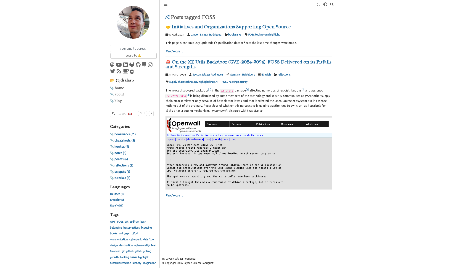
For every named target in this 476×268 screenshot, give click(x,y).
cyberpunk (135, 239)
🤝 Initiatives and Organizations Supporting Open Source (228, 26)
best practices (131, 227)
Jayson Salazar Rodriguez (206, 34)
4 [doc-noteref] (188, 95)
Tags (114, 214)
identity (137, 262)
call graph (124, 233)
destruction (126, 245)
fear (153, 245)
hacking (124, 257)
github (130, 251)
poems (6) (121, 159)
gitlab (138, 251)
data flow (148, 239)
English (266, 74)
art (126, 221)
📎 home (117, 88)
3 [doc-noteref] (303, 89)
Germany (235, 74)
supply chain (176, 81)
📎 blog (116, 101)
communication (119, 239)
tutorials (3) (122, 177)
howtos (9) (122, 146)
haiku (134, 257)
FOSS (120, 221)
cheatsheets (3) (125, 140)
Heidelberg (248, 74)
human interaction (120, 262)
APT (113, 221)
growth (114, 257)
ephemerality (142, 245)
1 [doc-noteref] (209, 89)
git (123, 251)
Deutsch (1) (117, 193)
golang (147, 251)
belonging (116, 227)
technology (262, 34)
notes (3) (120, 153)
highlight (143, 257)
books (114, 233)
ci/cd (135, 233)
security (242, 81)
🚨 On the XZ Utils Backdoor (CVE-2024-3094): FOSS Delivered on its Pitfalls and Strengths (248, 64)
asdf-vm (134, 221)
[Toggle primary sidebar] (166, 4)
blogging (146, 227)
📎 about (117, 94)
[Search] (332, 4)
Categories (120, 126)
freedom (115, 251)
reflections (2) (124, 165)
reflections (284, 74)
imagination (149, 262)
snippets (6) (122, 171)
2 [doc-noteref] (247, 89)
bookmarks (234, 34)
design (114, 245)
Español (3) (116, 205)
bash (143, 221)
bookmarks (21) (125, 134)
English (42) (117, 199)
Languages (120, 187)
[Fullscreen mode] (319, 4)
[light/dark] (325, 4)
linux (212, 81)
